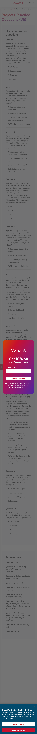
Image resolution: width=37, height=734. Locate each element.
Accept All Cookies (18, 730)
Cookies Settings (18, 724)
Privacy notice (14, 385)
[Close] (34, 706)
